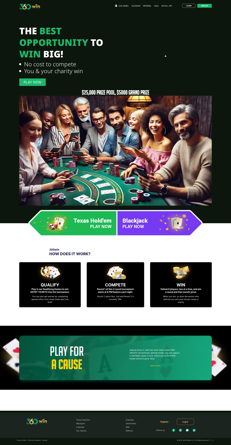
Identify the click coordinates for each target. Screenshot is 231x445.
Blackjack (80, 423)
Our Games (81, 430)
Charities (130, 420)
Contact (44, 440)
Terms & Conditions (34, 440)
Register (164, 422)
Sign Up (204, 6)
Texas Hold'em (83, 420)
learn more (155, 365)
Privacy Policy (22, 440)
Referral (147, 6)
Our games (123, 6)
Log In (185, 422)
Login (188, 6)
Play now (32, 82)
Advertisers (131, 423)
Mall (127, 427)
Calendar (135, 6)
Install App (166, 6)
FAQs (156, 6)
